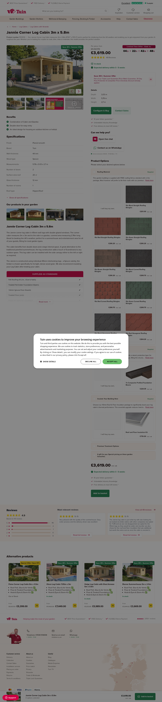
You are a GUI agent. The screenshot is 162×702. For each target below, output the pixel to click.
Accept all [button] (112, 361)
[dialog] (81, 351)
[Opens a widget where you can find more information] (10, 698)
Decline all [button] (90, 361)
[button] (48, 361)
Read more (91, 355)
